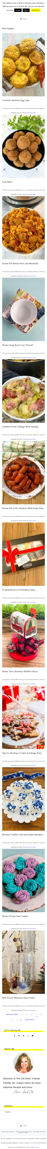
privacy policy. (32, 112)
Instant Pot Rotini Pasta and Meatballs (20, 263)
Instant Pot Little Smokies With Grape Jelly (23, 508)
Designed (36, 1131)
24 (21, 1019)
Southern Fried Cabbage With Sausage (20, 426)
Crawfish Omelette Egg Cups (16, 100)
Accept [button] (18, 10)
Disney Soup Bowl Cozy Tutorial (17, 345)
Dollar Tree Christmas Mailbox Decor (20, 671)
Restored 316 (27, 1131)
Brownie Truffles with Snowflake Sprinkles (22, 834)
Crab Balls (7, 182)
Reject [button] (26, 10)
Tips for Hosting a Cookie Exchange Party (22, 753)
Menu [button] (25, 19)
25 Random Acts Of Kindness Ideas (18, 590)
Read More (35, 10)
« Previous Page (11, 1014)
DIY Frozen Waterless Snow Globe (18, 998)
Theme (18, 1131)
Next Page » (30, 1019)
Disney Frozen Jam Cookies (15, 916)
